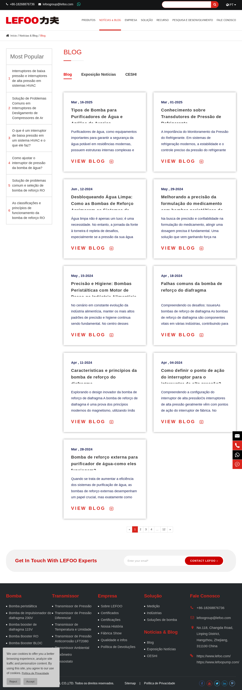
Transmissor (65, 595)
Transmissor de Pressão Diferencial (73, 615)
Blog (43, 35)
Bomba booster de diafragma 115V (23, 627)
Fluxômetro (63, 655)
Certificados (110, 613)
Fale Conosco (226, 20)
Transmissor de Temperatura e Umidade (73, 627)
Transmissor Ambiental (72, 648)
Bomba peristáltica (23, 606)
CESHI (131, 74)
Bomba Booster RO (23, 636)
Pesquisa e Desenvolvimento (192, 20)
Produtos (88, 20)
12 (163, 529)
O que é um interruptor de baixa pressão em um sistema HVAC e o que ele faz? (27, 138)
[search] (215, 4)
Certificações (110, 620)
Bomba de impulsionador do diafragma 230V (30, 615)
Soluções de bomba (162, 620)
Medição (153, 606)
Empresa (131, 20)
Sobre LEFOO (111, 606)
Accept (30, 681)
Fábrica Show (111, 633)
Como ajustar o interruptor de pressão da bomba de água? (26, 163)
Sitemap (130, 683)
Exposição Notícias (98, 74)
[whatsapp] (237, 454)
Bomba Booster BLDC (25, 643)
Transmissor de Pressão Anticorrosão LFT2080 (73, 638)
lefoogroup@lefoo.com (58, 4)
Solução (147, 20)
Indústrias (154, 613)
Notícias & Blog (110, 20)
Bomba (13, 595)
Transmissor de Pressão (73, 606)
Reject (13, 681)
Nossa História (112, 626)
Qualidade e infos (114, 640)
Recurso (163, 20)
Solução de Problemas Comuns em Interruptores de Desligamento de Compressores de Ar (27, 108)
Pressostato (64, 661)
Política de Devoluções (118, 647)
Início (13, 35)
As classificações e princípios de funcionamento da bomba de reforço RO (26, 210)
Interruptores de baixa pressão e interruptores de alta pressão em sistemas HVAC (27, 78)
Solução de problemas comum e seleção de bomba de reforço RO (27, 185)
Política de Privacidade (159, 683)
